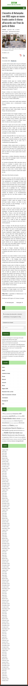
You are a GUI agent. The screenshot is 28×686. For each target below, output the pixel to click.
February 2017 (5, 640)
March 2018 (5, 618)
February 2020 (5, 580)
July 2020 (4, 572)
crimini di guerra (18, 421)
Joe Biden (17, 29)
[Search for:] (14, 327)
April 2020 (4, 577)
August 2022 (5, 530)
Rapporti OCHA (5, 388)
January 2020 (5, 582)
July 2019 (4, 592)
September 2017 (6, 628)
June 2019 (4, 593)
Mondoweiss (5, 33)
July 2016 (4, 652)
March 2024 (5, 498)
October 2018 (5, 607)
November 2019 (6, 585)
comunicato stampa (6, 373)
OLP (13, 437)
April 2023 (4, 516)
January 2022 (5, 542)
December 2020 (5, 563)
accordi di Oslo (8, 413)
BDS (13, 29)
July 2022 (4, 531)
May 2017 (4, 635)
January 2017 (5, 642)
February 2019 (5, 600)
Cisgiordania (7, 418)
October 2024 (5, 486)
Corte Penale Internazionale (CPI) (7, 420)
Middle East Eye (9, 433)
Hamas (19, 428)
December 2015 (5, 664)
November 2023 (6, 505)
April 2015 (4, 675)
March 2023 (5, 518)
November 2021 (6, 545)
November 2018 (6, 605)
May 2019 (4, 595)
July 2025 (4, 471)
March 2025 (5, 478)
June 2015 (4, 672)
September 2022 (6, 528)
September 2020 (6, 568)
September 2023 (6, 508)
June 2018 (4, 613)
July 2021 (4, 551)
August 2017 (5, 630)
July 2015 (4, 670)
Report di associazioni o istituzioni (9, 394)
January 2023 (5, 521)
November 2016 (6, 645)
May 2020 (4, 575)
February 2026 (5, 460)
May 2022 (4, 535)
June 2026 (4, 453)
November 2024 (6, 485)
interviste (4, 382)
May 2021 (4, 555)
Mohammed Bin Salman (14, 31)
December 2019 (5, 583)
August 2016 (5, 650)
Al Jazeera (15, 414)
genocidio (16, 425)
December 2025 (5, 463)
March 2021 (5, 558)
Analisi (3, 367)
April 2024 (4, 496)
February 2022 (5, 540)
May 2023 (4, 515)
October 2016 (5, 647)
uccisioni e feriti (6, 441)
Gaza (11, 425)
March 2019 (5, 598)
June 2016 (4, 654)
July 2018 (4, 612)
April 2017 (4, 637)
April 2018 (4, 617)
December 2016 (5, 643)
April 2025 (4, 476)
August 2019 (5, 590)
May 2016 (4, 655)
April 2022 (4, 536)
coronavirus (23, 418)
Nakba (16, 435)
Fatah (8, 425)
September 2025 (6, 468)
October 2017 (5, 627)
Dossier (3, 376)
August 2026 (5, 450)
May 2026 (4, 455)
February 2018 (5, 620)
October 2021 (5, 547)
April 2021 (4, 557)
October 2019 (5, 587)
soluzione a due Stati (17, 439)
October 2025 (5, 466)
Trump (24, 439)
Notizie (3, 385)
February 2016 (5, 660)
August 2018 (5, 610)
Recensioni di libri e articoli (7, 391)
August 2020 (5, 570)
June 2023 (4, 513)
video (3, 404)
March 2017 (5, 638)
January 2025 (5, 481)
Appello (3, 370)
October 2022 (5, 526)
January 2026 (5, 461)
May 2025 (4, 475)
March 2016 (5, 658)
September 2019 (6, 588)
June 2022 (4, 533)
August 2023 (5, 510)
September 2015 (6, 669)
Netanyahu (11, 33)
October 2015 (5, 667)
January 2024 (5, 501)
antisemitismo (5, 416)
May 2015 (4, 674)
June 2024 (4, 493)
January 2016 (5, 662)
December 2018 (5, 603)
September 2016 (6, 648)
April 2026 (4, 456)
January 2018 (5, 622)
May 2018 (4, 615)
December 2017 (5, 623)
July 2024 (4, 491)
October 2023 (5, 506)
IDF (3, 430)
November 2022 (6, 525)
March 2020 (5, 578)
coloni (14, 418)
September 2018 (6, 608)
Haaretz (14, 428)
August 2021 (5, 550)
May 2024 (4, 495)
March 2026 (5, 458)
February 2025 (5, 480)
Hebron (23, 428)
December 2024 (5, 483)
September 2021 (6, 548)
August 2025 (5, 470)
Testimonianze (5, 397)
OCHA (10, 437)
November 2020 (6, 565)
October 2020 (5, 567)
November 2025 (6, 465)
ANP (20, 414)
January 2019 (5, 602)
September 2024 (6, 488)
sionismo (17, 33)
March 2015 (5, 677)
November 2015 (6, 665)
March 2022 (5, 538)
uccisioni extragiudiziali (17, 441)
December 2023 (5, 503)
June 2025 (4, 473)
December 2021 (5, 543)
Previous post (10, 302)
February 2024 (5, 500)
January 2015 (5, 680)
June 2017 (4, 633)
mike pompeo (5, 31)
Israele (6, 430)
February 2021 (5, 560)
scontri (7, 439)
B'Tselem (20, 416)
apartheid (9, 29)
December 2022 (5, 523)
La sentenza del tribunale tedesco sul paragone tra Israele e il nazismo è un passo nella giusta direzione (13, 356)
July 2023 (4, 511)
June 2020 (4, 573)
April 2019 (4, 597)
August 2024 (5, 490)
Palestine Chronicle (18, 437)
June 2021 (4, 553)
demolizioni (5, 423)
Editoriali (4, 379)
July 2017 (4, 632)
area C (16, 416)
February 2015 (5, 679)
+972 (3, 414)
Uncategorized (5, 400)
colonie (18, 418)
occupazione (5, 437)
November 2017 (6, 625)
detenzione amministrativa (14, 422)
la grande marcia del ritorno (16, 430)
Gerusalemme (6, 428)
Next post (18, 302)
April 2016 (4, 657)
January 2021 (5, 562)
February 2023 (5, 520)
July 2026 (4, 451)
